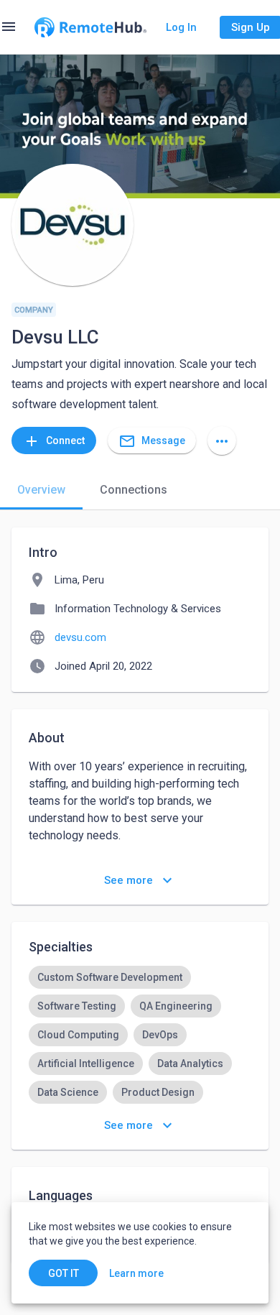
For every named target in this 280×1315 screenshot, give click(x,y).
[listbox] (140, 1049)
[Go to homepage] (90, 27)
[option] (110, 977)
